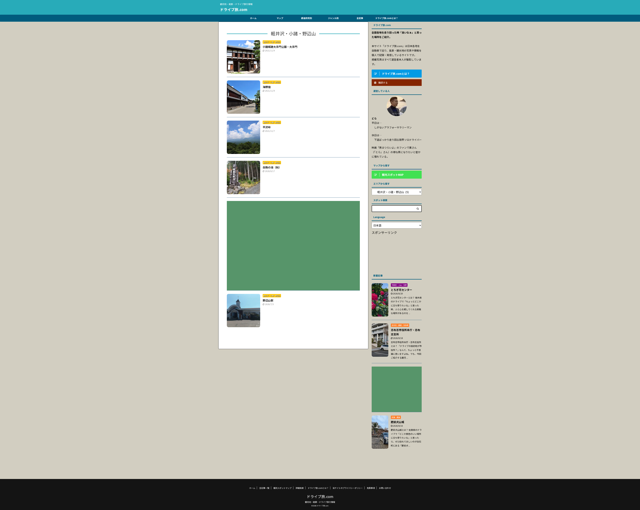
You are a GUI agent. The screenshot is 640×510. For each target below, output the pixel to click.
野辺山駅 (268, 300)
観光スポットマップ (283, 487)
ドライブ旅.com (233, 9)
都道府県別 (306, 18)
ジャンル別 (333, 18)
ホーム (253, 18)
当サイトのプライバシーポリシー (348, 487)
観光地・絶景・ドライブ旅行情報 (320, 501)
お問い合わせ (385, 487)
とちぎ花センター (401, 290)
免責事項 (371, 487)
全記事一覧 (264, 487)
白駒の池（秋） (272, 167)
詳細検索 (300, 487)
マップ (280, 18)
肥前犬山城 (397, 422)
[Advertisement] (293, 243)
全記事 (360, 18)
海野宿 (267, 87)
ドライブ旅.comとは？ (386, 18)
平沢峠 (267, 127)
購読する (383, 82)
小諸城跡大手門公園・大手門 (280, 47)
